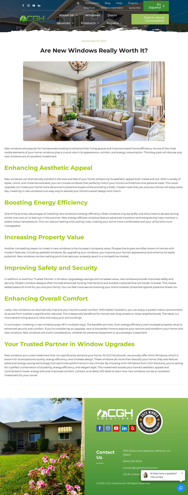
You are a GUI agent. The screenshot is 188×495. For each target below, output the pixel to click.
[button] (78, 3)
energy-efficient (78, 217)
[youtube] (34, 5)
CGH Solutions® (116, 355)
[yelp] (132, 428)
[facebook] (23, 5)
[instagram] (28, 5)
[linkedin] (39, 5)
